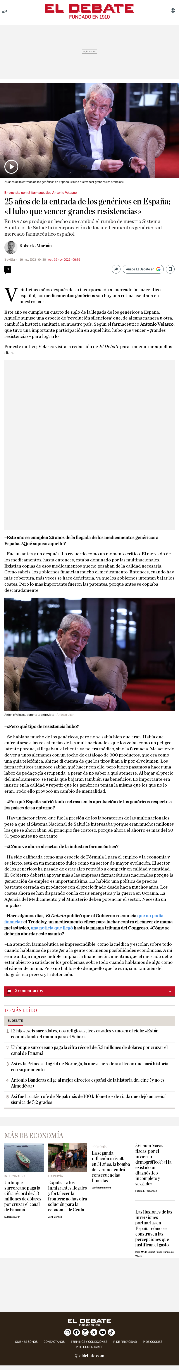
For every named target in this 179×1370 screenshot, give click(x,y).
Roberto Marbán (35, 245)
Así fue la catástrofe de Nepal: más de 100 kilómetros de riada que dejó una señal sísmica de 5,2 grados (89, 1099)
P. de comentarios (89, 1347)
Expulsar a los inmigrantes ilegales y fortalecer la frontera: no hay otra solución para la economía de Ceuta (67, 1196)
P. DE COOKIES (152, 1342)
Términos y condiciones (89, 1342)
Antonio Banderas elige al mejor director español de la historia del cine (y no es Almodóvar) (88, 1083)
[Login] (173, 11)
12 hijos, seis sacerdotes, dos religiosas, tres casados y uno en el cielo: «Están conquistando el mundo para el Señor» (84, 1033)
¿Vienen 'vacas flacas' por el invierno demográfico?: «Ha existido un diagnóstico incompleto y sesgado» (153, 1164)
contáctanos (54, 1342)
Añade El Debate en (140, 269)
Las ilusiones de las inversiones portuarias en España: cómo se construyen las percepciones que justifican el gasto (153, 1228)
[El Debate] (89, 8)
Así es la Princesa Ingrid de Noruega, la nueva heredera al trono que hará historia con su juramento (89, 1066)
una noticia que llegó (52, 927)
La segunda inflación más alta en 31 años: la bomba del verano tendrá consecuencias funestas (111, 1167)
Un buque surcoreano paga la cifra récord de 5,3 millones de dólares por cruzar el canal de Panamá (89, 1050)
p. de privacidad (125, 1342)
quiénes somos (26, 1342)
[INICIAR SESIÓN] (173, 11)
